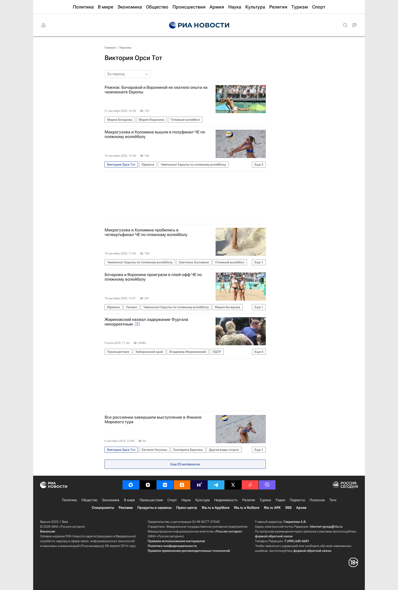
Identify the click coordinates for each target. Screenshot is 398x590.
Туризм (265, 500)
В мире (129, 500)
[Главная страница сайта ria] (199, 25)
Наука (186, 500)
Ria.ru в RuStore (246, 508)
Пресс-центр (186, 508)
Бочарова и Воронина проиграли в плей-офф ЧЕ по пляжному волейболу (153, 277)
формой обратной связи (274, 536)
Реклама (126, 508)
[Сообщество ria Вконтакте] (165, 484)
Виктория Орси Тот (133, 58)
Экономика (110, 500)
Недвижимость (226, 500)
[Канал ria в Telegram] (216, 484)
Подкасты (297, 500)
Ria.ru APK (272, 508)
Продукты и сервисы (154, 508)
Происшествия (151, 500)
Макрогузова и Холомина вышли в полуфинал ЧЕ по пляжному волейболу (155, 134)
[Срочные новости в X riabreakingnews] (250, 484)
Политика (69, 500)
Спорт (172, 500)
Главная (110, 47)
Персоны (125, 47)
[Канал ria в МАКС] (131, 484)
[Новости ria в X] (233, 484)
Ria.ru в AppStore (215, 508)
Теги (332, 500)
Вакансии (47, 531)
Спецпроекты (103, 508)
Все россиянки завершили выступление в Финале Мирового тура (153, 419)
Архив (301, 508)
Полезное (317, 500)
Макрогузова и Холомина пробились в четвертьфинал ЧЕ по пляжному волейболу (146, 232)
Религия (248, 500)
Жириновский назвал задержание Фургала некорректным (146, 321)
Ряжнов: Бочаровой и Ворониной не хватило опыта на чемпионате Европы (156, 89)
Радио (280, 500)
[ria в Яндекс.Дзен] (148, 484)
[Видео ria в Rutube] (199, 484)
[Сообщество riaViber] (267, 484)
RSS (288, 508)
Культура (202, 500)
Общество (89, 500)
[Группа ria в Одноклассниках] (182, 484)
